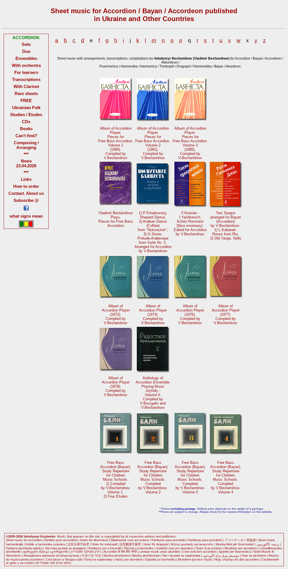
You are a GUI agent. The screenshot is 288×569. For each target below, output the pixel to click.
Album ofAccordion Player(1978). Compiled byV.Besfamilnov (116, 386)
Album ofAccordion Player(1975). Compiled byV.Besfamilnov (190, 314)
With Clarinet (26, 86)
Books (26, 128)
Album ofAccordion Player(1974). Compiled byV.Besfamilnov (153, 314)
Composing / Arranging (26, 145)
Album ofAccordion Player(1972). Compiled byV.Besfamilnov (116, 314)
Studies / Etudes (26, 114)
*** (26, 154)
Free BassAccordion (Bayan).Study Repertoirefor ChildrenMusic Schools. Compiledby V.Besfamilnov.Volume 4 (225, 477)
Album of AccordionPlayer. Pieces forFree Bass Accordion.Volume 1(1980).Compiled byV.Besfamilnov (115, 143)
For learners (26, 72)
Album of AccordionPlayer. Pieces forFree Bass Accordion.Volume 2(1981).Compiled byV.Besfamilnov (152, 143)
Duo (26, 51)
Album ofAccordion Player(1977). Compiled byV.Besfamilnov (226, 314)
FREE (26, 100)
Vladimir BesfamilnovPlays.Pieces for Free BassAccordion (115, 219)
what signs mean (26, 216)
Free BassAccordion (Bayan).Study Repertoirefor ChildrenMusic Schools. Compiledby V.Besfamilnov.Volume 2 (152, 477)
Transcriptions (26, 79)
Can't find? (26, 135)
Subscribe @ (26, 200)
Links (26, 179)
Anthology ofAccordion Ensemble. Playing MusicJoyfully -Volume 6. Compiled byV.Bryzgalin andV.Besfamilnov (153, 393)
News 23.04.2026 (26, 163)
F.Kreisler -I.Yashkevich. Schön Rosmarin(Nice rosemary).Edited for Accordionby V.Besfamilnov (190, 223)
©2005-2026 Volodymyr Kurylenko (30, 536)
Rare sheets (26, 93)
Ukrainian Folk (26, 107)
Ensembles (26, 58)
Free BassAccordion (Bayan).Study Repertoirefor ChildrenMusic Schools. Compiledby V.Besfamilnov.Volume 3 (190, 477)
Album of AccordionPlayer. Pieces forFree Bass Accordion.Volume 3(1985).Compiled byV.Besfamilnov (190, 143)
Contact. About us (26, 193)
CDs (26, 121)
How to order (26, 186)
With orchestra (26, 65)
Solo (26, 44)
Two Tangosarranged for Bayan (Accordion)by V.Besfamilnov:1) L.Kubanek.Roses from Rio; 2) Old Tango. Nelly (225, 225)
